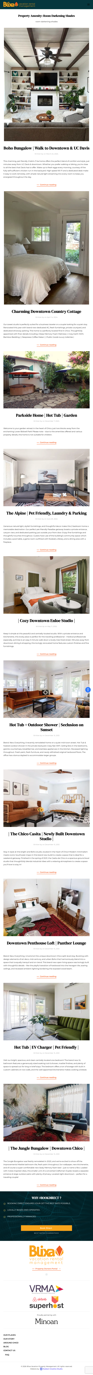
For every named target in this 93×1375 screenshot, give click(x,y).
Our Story (9, 1339)
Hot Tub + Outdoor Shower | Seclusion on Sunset (46, 727)
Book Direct (46, 1228)
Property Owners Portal (46, 1269)
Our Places (9, 1335)
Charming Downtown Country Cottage (46, 311)
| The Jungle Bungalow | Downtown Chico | (46, 1148)
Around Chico (10, 1343)
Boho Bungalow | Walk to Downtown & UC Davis (46, 148)
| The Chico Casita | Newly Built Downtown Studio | (46, 836)
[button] (88, 4)
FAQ (7, 1355)
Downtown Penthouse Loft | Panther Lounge (46, 943)
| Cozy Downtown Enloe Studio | (46, 620)
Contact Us (9, 1350)
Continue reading (48, 185)
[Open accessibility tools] (88, 689)
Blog (6, 1347)
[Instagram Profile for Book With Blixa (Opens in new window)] (46, 1274)
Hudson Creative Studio (52, 1369)
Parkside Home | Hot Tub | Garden (46, 415)
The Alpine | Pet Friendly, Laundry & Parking (46, 513)
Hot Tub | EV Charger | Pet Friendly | (46, 1047)
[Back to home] (19, 4)
